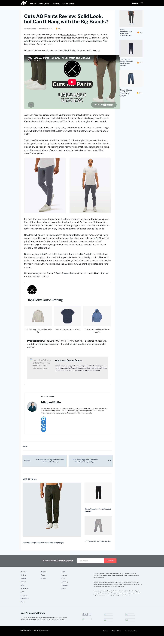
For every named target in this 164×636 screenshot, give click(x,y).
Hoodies (23, 578)
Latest (33, 4)
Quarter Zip (24, 588)
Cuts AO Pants (68, 34)
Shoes (63, 588)
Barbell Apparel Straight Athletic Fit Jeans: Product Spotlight (126, 62)
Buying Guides (68, 4)
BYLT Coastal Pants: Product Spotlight (98, 541)
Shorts (43, 578)
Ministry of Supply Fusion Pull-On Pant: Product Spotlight (125, 93)
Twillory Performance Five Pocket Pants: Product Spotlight (125, 32)
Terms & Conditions (131, 631)
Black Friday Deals (73, 50)
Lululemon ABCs (72, 264)
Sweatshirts (25, 598)
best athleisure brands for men (45, 617)
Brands (56, 4)
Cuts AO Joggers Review (62, 341)
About (105, 631)
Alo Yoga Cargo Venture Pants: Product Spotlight (43, 543)
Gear (63, 578)
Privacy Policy (116, 631)
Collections (44, 4)
